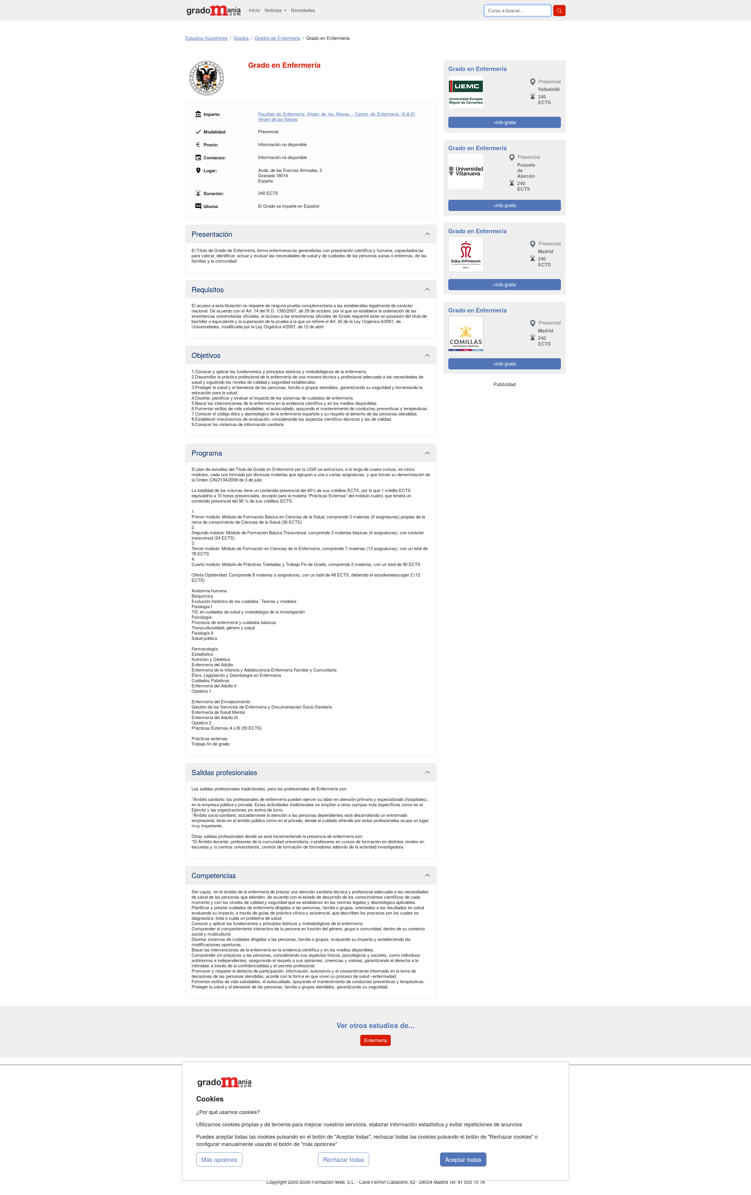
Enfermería (375, 1040)
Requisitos (208, 289)
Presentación (212, 234)
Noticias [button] (274, 10)
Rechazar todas (343, 1159)
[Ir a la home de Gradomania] (213, 10)
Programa (207, 452)
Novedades (303, 10)
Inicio (254, 10)
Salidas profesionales (224, 772)
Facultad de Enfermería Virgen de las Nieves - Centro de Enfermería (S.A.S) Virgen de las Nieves (336, 116)
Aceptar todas (463, 1159)
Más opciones (219, 1159)
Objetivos (206, 355)
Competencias (214, 875)
